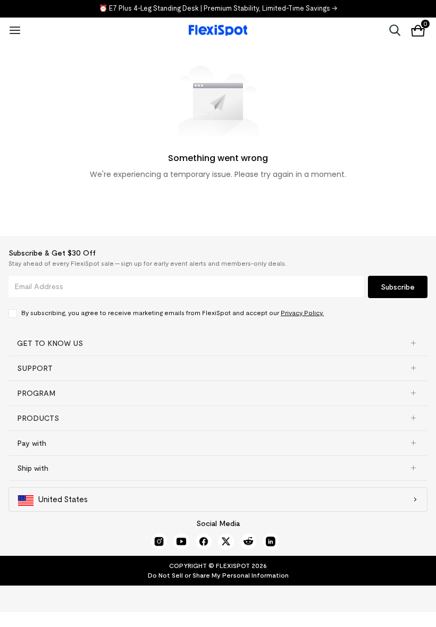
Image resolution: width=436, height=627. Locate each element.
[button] (218, 343)
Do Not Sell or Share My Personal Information (218, 575)
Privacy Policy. (302, 312)
